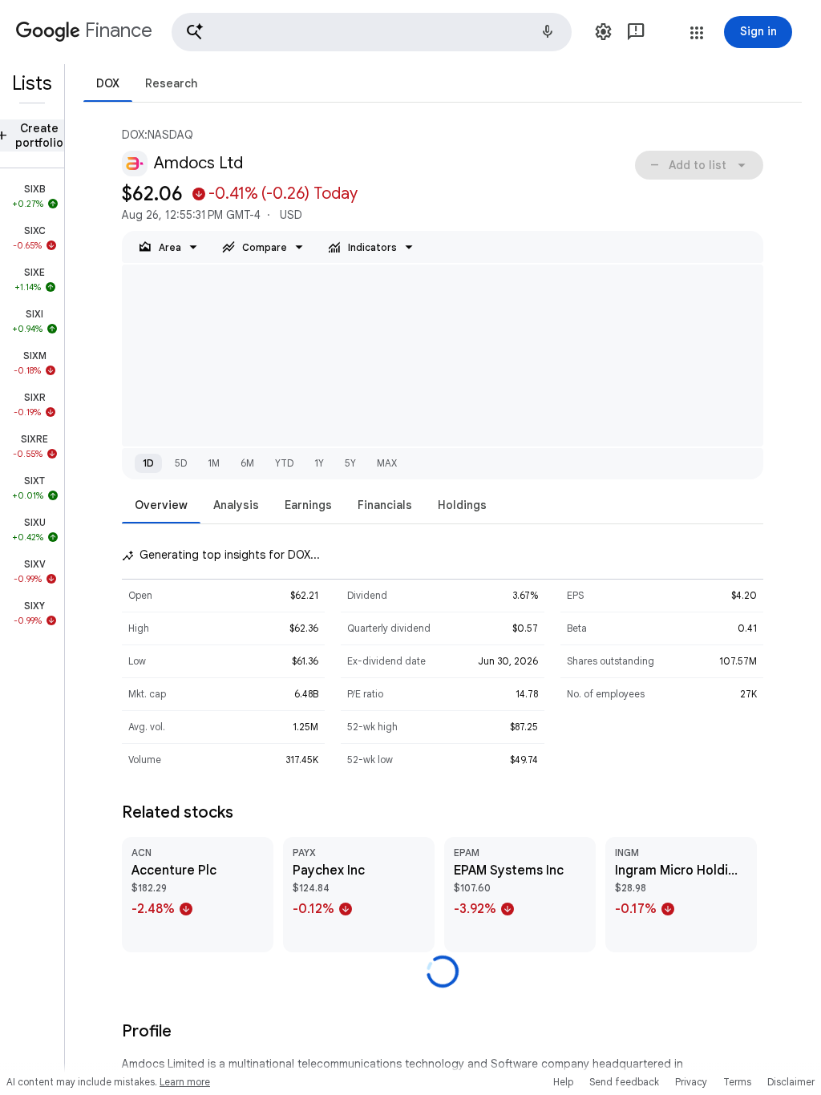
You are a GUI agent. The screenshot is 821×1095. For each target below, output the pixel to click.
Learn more (185, 1082)
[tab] (107, 83)
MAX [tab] (387, 463)
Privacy (691, 1082)
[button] (372, 32)
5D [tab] (181, 463)
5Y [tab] (350, 463)
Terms (737, 1082)
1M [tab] (214, 463)
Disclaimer (791, 1082)
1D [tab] (148, 463)
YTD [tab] (284, 463)
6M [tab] (247, 463)
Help (563, 1082)
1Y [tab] (319, 463)
